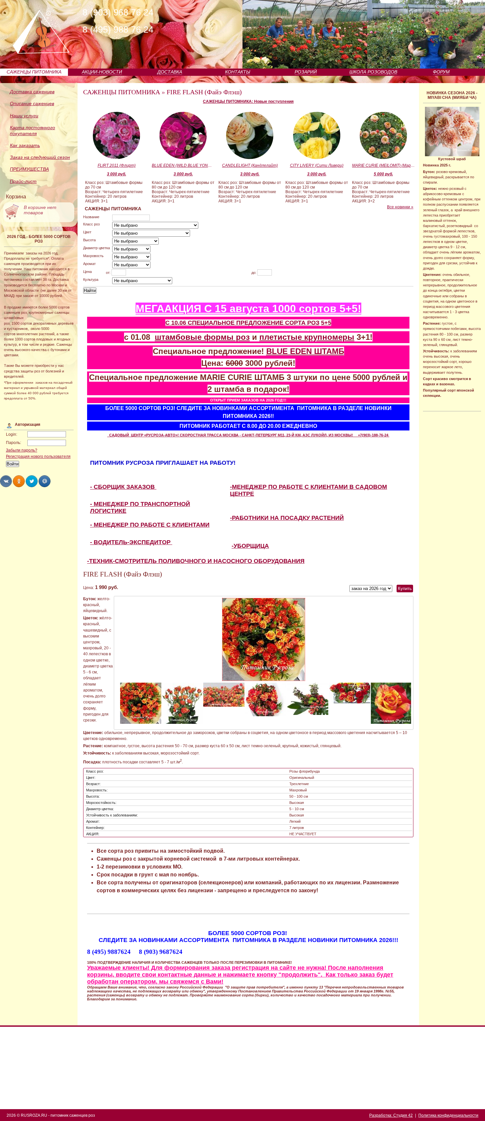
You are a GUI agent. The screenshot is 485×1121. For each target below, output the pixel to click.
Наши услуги (24, 115)
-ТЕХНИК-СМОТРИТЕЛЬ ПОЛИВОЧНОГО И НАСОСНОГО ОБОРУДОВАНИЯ (196, 561)
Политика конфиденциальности (448, 1115)
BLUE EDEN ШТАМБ (305, 351)
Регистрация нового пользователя (38, 456)
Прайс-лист (23, 181)
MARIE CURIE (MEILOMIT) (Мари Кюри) (383, 165)
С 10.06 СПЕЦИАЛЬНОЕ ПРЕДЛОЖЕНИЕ (225, 322)
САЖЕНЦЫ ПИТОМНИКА (34, 71)
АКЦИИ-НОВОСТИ (102, 71)
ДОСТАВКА (169, 71)
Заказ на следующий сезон (40, 157)
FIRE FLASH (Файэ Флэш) (204, 92)
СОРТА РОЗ (302, 322)
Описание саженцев (32, 103)
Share (6, 481)
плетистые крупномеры (306, 337)
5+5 (326, 322)
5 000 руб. (383, 174)
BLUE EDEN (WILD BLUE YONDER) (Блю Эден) (183, 165)
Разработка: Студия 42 (391, 1115)
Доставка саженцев (32, 91)
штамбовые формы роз (202, 337)
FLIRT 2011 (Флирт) (117, 165)
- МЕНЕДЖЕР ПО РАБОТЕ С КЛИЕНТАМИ (150, 524)
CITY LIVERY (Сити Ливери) (316, 165)
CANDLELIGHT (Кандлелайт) (250, 165)
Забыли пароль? (21, 450)
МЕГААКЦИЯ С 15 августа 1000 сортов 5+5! (248, 308)
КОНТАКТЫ (237, 71)
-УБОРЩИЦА (250, 546)
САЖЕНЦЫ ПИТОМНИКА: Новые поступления (248, 101)
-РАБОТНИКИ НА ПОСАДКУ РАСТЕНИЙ (287, 518)
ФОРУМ (441, 71)
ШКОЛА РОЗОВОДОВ (373, 71)
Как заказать (25, 145)
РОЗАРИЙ (306, 71)
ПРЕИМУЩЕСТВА (29, 169)
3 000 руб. (116, 174)
